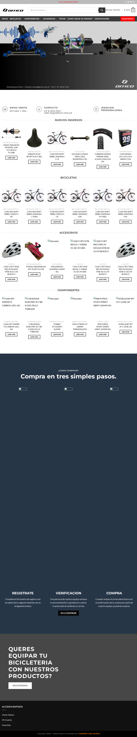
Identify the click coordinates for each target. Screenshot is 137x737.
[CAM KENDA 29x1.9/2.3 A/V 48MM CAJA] (125, 138)
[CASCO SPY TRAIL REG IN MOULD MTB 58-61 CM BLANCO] (11, 250)
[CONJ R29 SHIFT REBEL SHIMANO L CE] (57, 138)
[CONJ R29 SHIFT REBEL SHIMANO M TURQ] (102, 195)
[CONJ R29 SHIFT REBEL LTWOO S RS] (11, 195)
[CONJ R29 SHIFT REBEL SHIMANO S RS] (80, 195)
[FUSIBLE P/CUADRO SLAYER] (57, 308)
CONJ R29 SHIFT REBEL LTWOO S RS (11, 214)
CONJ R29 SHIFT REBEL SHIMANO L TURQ (34, 214)
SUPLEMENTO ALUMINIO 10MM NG (57, 269)
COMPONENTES (31, 19)
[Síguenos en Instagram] (128, 2)
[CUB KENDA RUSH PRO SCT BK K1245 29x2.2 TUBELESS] (34, 308)
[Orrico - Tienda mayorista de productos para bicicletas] (13, 10)
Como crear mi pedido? (80, 19)
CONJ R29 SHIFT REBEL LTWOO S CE (57, 214)
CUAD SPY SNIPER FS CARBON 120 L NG (11, 326)
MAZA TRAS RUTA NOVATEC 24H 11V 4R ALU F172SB (11, 149)
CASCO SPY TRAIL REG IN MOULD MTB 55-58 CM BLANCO (125, 270)
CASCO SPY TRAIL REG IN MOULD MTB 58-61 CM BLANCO (11, 270)
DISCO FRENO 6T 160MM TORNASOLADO (79, 326)
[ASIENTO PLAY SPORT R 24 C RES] (34, 138)
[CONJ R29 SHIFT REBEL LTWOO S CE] (57, 195)
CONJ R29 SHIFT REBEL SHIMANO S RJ (125, 214)
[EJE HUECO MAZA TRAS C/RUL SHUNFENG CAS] (80, 138)
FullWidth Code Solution (89, 734)
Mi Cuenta (7, 720)
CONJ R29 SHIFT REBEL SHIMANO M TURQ (102, 214)
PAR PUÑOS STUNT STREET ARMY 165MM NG (103, 326)
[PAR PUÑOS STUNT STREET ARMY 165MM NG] (102, 308)
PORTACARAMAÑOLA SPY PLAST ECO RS (36, 267)
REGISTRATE (128, 19)
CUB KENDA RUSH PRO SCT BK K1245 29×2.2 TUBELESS (34, 328)
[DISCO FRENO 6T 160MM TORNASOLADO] (80, 308)
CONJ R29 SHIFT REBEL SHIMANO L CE (57, 156)
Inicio (5, 19)
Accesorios (49, 19)
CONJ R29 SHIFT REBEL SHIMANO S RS (80, 214)
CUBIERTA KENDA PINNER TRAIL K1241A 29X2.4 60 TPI (103, 158)
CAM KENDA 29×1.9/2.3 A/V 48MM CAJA (125, 156)
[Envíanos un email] (131, 2)
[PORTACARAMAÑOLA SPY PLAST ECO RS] (34, 250)
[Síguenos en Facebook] (126, 2)
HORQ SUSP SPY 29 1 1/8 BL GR (126, 325)
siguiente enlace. (23, 606)
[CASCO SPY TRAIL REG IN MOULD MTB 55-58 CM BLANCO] (125, 250)
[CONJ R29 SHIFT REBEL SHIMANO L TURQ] (34, 195)
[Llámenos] (133, 2)
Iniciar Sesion (112, 10)
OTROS (62, 19)
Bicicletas (15, 19)
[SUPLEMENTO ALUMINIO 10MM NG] (57, 250)
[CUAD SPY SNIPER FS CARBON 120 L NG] (11, 308)
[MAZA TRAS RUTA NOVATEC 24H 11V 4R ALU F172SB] (11, 133)
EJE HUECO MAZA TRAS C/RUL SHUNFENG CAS (80, 156)
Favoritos (6, 725)
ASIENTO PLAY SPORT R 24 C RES (34, 155)
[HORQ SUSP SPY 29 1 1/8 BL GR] (125, 308)
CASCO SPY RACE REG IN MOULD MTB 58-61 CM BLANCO (103, 270)
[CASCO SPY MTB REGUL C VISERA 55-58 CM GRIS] (80, 250)
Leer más (11, 158)
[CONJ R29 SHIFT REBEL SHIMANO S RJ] (125, 195)
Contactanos (102, 19)
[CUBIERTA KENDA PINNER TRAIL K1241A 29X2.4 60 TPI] (102, 138)
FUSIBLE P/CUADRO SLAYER (57, 326)
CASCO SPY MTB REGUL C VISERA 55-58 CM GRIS (80, 269)
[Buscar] (102, 10)
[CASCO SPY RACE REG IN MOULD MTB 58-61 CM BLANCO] (102, 250)
